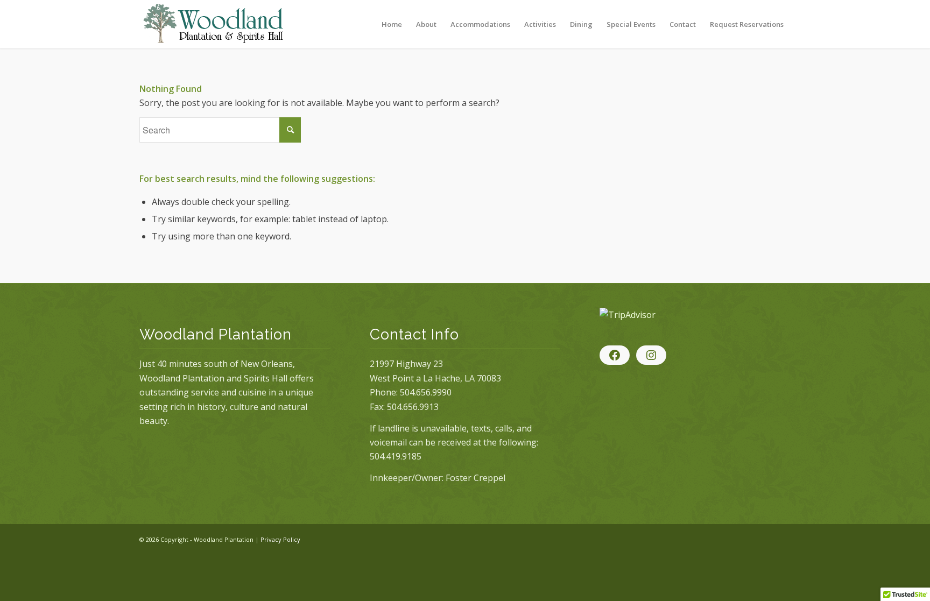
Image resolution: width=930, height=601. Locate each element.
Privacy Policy (280, 539)
